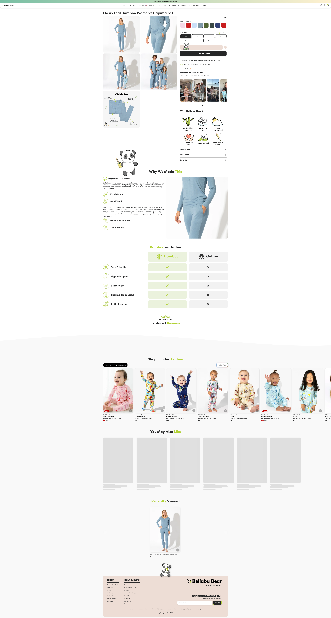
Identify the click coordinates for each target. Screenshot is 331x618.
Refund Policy (143, 609)
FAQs (125, 585)
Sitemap (198, 609)
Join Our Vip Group (130, 593)
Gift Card (110, 601)
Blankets (110, 596)
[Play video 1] (186, 90)
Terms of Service (157, 609)
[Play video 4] (226, 90)
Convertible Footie (113, 585)
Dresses (109, 590)
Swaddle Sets (111, 598)
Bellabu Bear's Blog (130, 587)
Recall (132, 609)
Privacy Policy (172, 609)
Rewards (126, 596)
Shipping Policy (186, 609)
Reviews (126, 590)
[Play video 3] (213, 90)
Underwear (110, 593)
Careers (126, 604)
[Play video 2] (199, 90)
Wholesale (127, 598)
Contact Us (127, 601)
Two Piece (110, 587)
